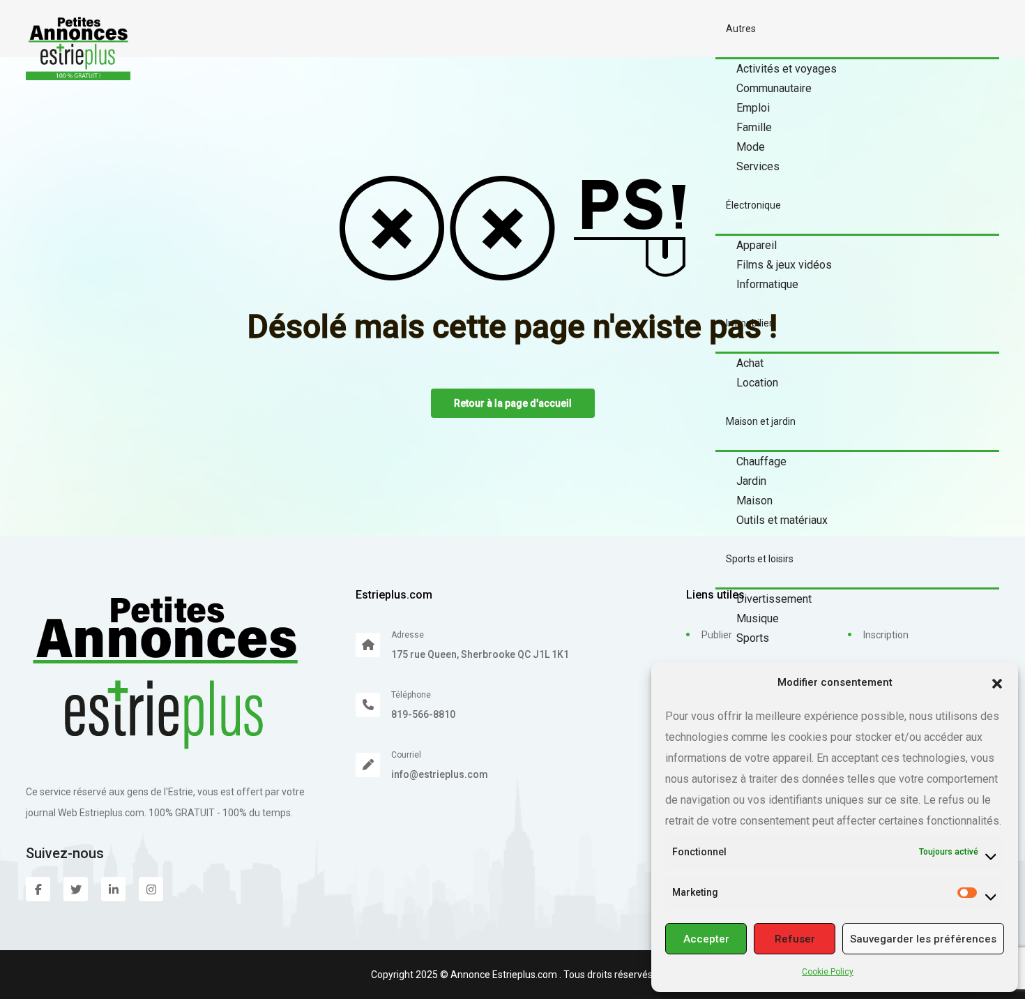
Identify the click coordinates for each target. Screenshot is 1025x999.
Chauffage (761, 461)
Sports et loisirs (760, 558)
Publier (716, 634)
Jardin (751, 481)
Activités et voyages (786, 68)
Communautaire (774, 88)
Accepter (706, 939)
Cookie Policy (827, 972)
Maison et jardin (761, 421)
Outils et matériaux (782, 520)
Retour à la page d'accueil (513, 403)
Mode (750, 146)
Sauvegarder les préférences (923, 939)
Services (758, 166)
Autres (741, 28)
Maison (754, 500)
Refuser (795, 939)
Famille (754, 127)
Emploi (753, 107)
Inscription (886, 634)
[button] (997, 682)
